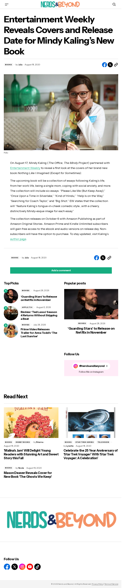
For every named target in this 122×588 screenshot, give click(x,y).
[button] (6, 4)
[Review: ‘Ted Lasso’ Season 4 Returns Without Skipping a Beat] (11, 313)
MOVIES (25, 290)
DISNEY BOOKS (23, 442)
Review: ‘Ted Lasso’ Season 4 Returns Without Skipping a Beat (39, 315)
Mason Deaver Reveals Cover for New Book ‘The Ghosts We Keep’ (28, 475)
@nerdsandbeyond (92, 366)
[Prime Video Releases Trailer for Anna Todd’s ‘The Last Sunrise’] (11, 330)
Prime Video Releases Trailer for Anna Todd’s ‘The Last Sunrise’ (39, 333)
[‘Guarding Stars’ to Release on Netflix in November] (11, 296)
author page (18, 239)
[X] (14, 567)
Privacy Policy (97, 584)
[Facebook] (7, 567)
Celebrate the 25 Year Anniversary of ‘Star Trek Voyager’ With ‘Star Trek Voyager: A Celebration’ (91, 454)
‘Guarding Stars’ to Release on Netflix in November (39, 298)
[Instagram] (22, 567)
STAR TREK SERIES (84, 442)
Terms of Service (111, 584)
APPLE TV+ (27, 307)
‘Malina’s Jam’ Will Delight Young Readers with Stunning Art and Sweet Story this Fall (31, 454)
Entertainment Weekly (25, 168)
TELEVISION (103, 442)
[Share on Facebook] (104, 65)
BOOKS (8, 65)
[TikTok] (37, 567)
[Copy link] (116, 65)
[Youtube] (30, 567)
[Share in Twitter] (110, 65)
